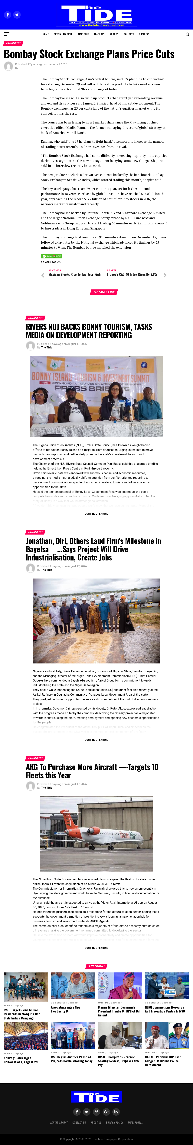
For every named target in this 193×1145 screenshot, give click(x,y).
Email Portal (135, 1123)
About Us (96, 1123)
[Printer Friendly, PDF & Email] (51, 255)
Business (144, 34)
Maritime (83, 34)
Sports (114, 34)
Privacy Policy (114, 1123)
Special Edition (63, 34)
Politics (129, 34)
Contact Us (79, 1123)
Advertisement (59, 1123)
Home (46, 34)
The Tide (46, 347)
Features (99, 34)
